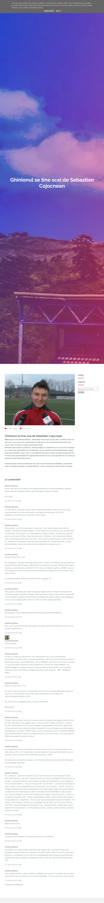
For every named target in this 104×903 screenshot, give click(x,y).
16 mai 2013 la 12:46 (12, 740)
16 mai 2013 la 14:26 (12, 767)
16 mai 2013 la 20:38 (12, 815)
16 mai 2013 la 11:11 (12, 677)
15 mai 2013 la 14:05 (12, 604)
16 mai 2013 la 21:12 (12, 828)
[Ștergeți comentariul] (20, 501)
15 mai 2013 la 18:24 (12, 633)
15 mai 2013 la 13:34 (12, 583)
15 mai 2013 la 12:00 (12, 519)
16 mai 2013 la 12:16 (12, 711)
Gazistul (8, 641)
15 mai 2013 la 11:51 (12, 501)
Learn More (49, 11)
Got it (58, 11)
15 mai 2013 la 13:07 (12, 548)
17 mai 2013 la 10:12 (12, 865)
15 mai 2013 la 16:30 (12, 617)
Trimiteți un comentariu (14, 885)
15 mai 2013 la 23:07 (12, 648)
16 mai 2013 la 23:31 (12, 841)
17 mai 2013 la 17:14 (12, 880)
